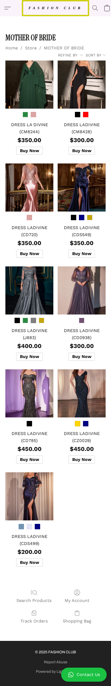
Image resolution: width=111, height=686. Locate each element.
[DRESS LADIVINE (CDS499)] (29, 496)
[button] (55, 675)
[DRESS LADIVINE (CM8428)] (82, 85)
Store (31, 48)
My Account (77, 600)
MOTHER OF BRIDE (64, 48)
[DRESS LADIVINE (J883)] (29, 290)
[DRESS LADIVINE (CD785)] (29, 393)
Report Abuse (55, 662)
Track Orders (34, 621)
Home (11, 48)
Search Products (33, 600)
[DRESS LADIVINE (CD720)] (29, 187)
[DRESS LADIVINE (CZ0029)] (82, 393)
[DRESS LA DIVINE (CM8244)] (29, 85)
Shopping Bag (77, 621)
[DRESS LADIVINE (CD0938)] (82, 290)
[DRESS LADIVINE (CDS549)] (82, 187)
